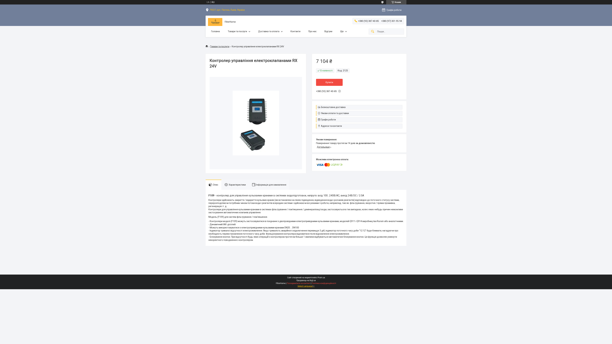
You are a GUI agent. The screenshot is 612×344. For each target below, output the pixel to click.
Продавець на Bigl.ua (306, 280)
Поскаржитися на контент (298, 283)
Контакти (295, 31)
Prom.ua (321, 277)
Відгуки (328, 31)
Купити (329, 82)
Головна (215, 31)
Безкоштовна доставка (333, 107)
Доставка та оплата (268, 31)
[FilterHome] (215, 22)
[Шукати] (372, 31)
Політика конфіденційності (324, 283)
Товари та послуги (237, 31)
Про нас (312, 31)
